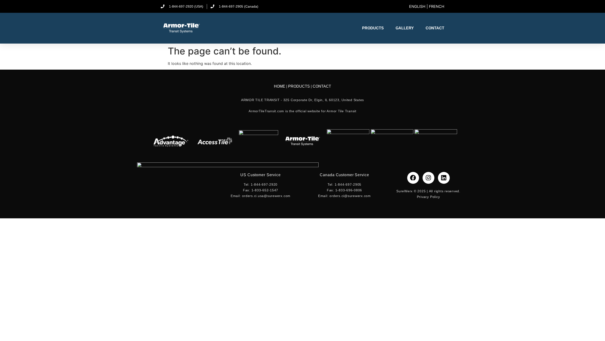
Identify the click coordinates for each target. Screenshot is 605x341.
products (373, 28)
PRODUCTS (299, 86)
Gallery (405, 28)
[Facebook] (413, 178)
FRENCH (436, 6)
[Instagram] (428, 178)
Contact (435, 28)
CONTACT (322, 86)
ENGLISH (417, 6)
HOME (280, 86)
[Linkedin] (444, 178)
